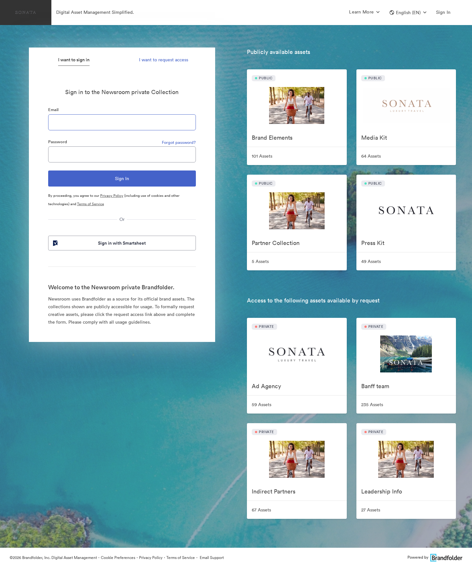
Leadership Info (381, 491)
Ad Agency (266, 386)
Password (57, 141)
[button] (408, 12)
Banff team (375, 386)
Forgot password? (179, 142)
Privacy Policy (111, 195)
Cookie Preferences (118, 557)
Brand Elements (272, 137)
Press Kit (372, 243)
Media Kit (374, 137)
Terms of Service (90, 203)
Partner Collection (276, 243)
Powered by (417, 557)
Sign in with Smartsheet (122, 243)
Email (53, 109)
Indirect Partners (273, 491)
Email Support (211, 557)
